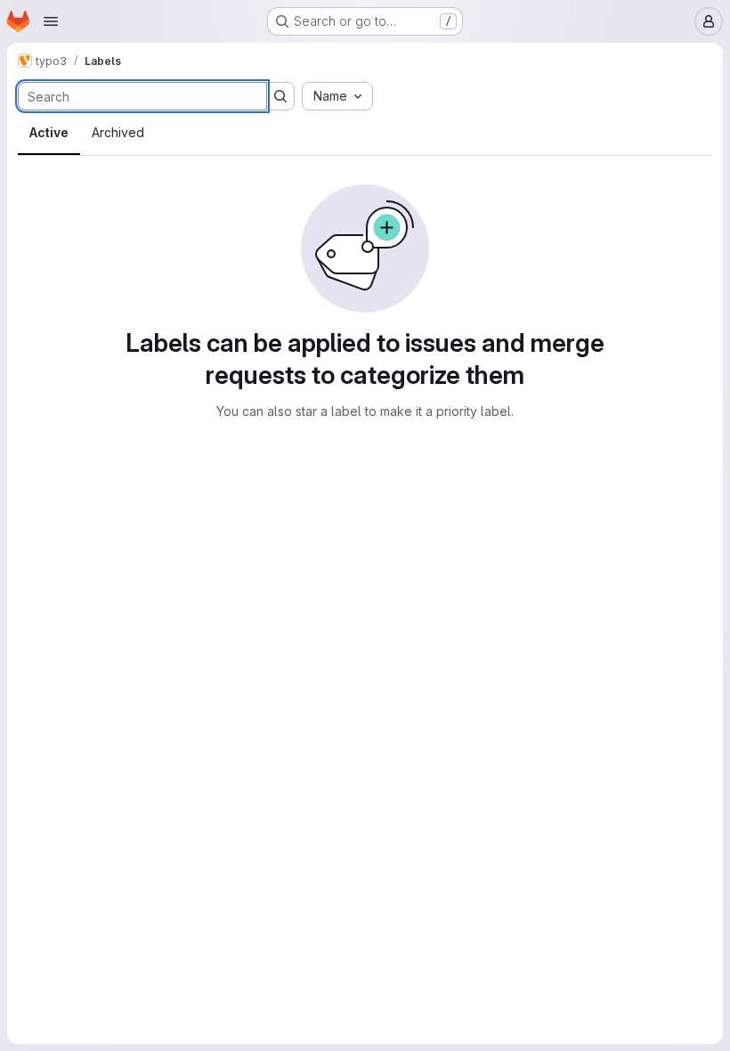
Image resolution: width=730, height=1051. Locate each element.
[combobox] (337, 96)
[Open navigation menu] (50, 21)
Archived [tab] (118, 132)
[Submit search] (280, 96)
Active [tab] (49, 132)
